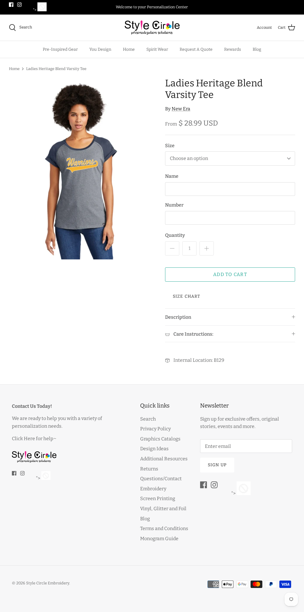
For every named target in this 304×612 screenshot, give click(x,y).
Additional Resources (164, 459)
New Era (181, 109)
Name (171, 176)
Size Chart (186, 296)
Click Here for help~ (34, 438)
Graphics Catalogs (160, 439)
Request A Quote (196, 49)
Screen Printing (157, 498)
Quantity (175, 235)
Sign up (217, 464)
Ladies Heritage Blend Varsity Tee (56, 68)
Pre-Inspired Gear (60, 49)
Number (174, 205)
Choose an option (189, 158)
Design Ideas (154, 448)
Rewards (232, 49)
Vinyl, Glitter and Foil (163, 508)
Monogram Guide (159, 538)
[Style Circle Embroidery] (152, 27)
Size (170, 145)
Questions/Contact (161, 478)
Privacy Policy (155, 429)
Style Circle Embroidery (47, 583)
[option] (80, 168)
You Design (100, 49)
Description (178, 317)
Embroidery (153, 488)
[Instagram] (19, 4)
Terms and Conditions (164, 528)
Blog (257, 49)
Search (148, 419)
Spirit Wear (157, 49)
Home (129, 49)
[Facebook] (11, 4)
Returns (149, 469)
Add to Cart (230, 274)
